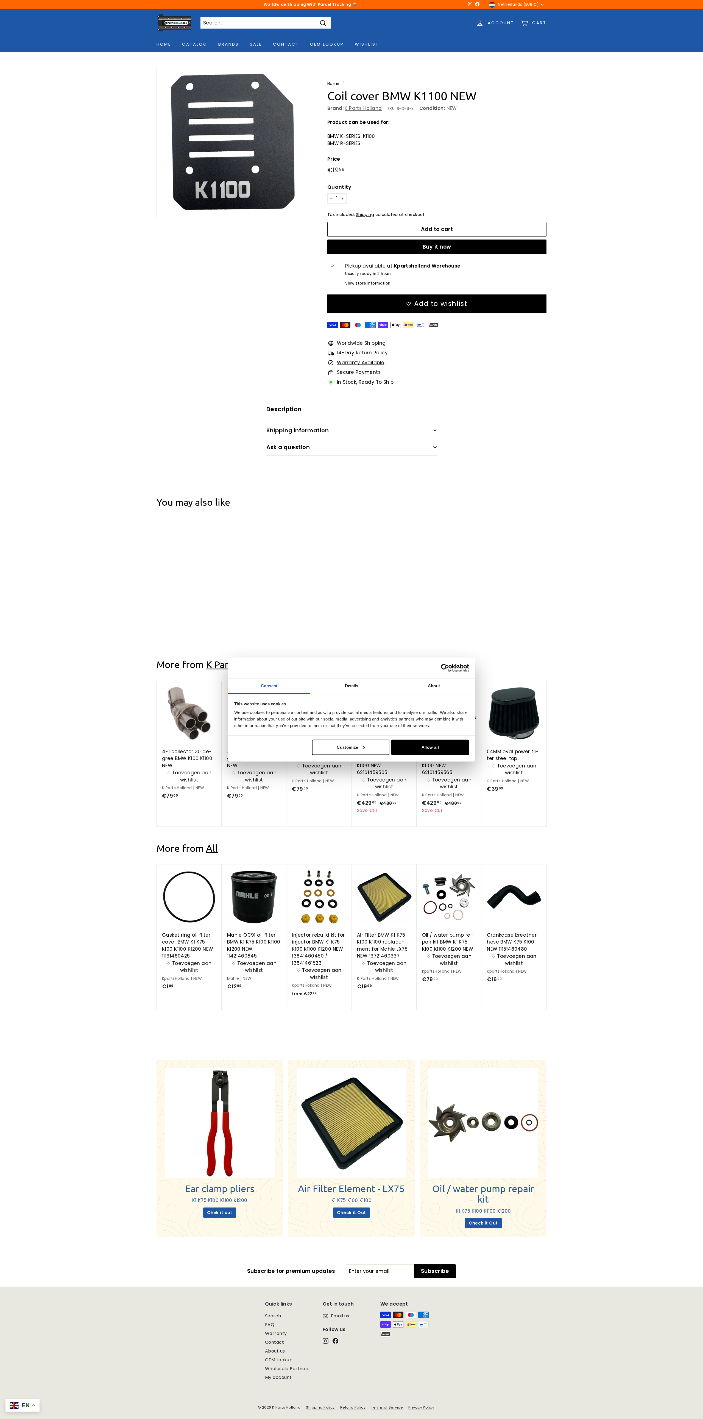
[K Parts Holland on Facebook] (335, 1340)
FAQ (269, 1324)
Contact (286, 44)
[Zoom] (233, 142)
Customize (347, 747)
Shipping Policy (320, 1407)
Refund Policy (353, 1407)
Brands (228, 44)
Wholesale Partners (287, 1368)
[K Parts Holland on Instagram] (325, 1340)
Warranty (276, 1333)
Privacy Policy (421, 1407)
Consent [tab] (269, 685)
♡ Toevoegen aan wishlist (188, 607)
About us (275, 1351)
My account (278, 1377)
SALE (256, 44)
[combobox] (265, 23)
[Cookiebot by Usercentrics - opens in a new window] (445, 668)
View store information (367, 283)
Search (273, 1316)
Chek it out (219, 1212)
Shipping (365, 214)
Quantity (339, 186)
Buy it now (437, 247)
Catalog (194, 44)
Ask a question (288, 447)
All (212, 848)
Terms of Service (387, 1407)
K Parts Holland (363, 108)
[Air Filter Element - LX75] (351, 1123)
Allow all (430, 747)
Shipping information (297, 430)
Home (164, 44)
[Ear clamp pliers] (220, 1123)
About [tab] (434, 685)
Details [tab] (351, 685)
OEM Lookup (327, 44)
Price (333, 158)
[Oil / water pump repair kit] (483, 1123)
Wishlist (367, 44)
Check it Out (351, 1212)
